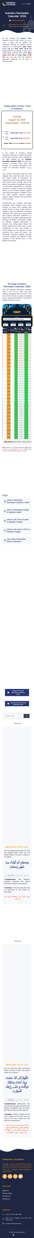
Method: (17, 317)
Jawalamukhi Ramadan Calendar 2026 (18, 703)
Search (26, 715)
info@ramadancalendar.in (13, 1223)
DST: (6, 322)
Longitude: (28, 322)
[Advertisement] (17, 84)
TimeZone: (13, 322)
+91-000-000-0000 (16, 1214)
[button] (22, 4)
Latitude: (21, 322)
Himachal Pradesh (18, 20)
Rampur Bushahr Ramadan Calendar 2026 (18, 692)
